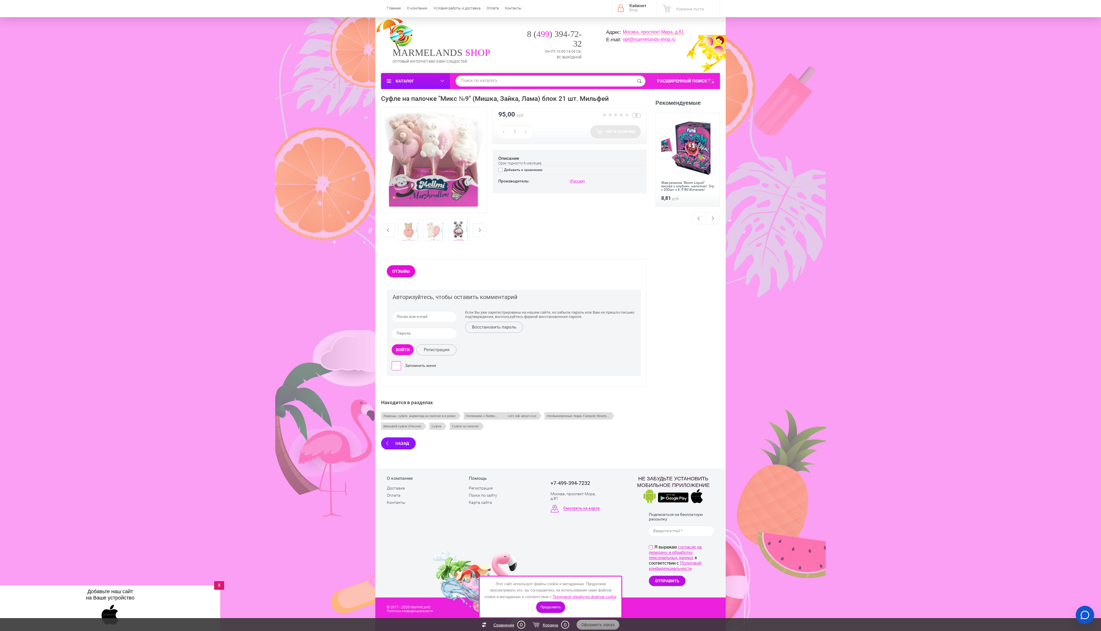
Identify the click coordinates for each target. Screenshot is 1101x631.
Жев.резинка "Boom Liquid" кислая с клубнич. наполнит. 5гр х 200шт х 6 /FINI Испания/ (687, 186)
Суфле (437, 426)
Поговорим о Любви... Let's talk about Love (501, 416)
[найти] (639, 81)
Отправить (667, 581)
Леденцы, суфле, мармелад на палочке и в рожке (419, 416)
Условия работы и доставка (457, 8)
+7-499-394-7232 (570, 483)
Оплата (493, 8)
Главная (394, 8)
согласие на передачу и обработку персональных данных (675, 552)
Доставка (396, 488)
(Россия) (577, 181)
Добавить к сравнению (522, 170)
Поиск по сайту (483, 495)
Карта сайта (480, 502)
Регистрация (436, 349)
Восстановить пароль (494, 327)
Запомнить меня (420, 365)
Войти (403, 349)
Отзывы (401, 271)
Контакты (513, 8)
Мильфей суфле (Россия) (402, 426)
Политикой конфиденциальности (675, 566)
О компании (417, 8)
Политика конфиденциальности (410, 611)
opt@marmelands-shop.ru (649, 39)
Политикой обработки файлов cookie (584, 597)
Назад (402, 443)
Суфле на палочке (465, 426)
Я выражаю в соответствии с (675, 557)
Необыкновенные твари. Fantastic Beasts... (578, 416)
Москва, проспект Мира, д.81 (653, 32)
